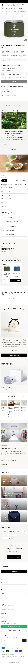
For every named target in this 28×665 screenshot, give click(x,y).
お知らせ (3, 654)
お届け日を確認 (7, 91)
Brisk (8, 60)
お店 (24, 8)
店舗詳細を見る (5, 464)
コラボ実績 (19, 654)
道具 (7, 8)
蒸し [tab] (14, 299)
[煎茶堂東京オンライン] (6, 5)
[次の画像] (26, 28)
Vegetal (4, 60)
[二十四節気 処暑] (14, 5)
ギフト (10, 8)
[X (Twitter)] (2, 617)
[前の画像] (2, 28)
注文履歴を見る (13, 571)
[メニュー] (26, 5)
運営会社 (7, 654)
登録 (24, 640)
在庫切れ (14, 81)
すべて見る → (23, 397)
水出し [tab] (17, 180)
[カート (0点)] (23, 5)
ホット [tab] (4, 180)
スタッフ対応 (6, 95)
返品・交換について (16, 656)
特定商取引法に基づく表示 (6, 656)
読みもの (15, 8)
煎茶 (9, 12)
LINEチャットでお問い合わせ (14, 626)
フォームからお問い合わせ (14, 630)
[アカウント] (20, 5)
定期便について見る (14, 557)
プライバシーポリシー (10, 657)
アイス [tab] (10, 180)
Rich (17, 60)
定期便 (20, 8)
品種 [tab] (9, 299)
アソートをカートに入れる (13, 355)
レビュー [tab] (20, 106)
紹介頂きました (13, 654)
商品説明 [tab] (8, 106)
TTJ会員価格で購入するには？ (7, 70)
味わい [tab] (19, 299)
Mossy (12, 60)
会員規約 (3, 657)
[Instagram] (6, 617)
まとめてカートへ (16, 280)
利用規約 (23, 656)
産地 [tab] (4, 299)
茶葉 (3, 8)
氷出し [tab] (23, 180)
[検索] (17, 5)
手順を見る (3, 206)
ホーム (2, 12)
